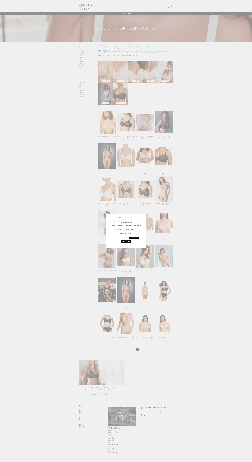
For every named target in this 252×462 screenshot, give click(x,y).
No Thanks (126, 244)
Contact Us (126, 241)
